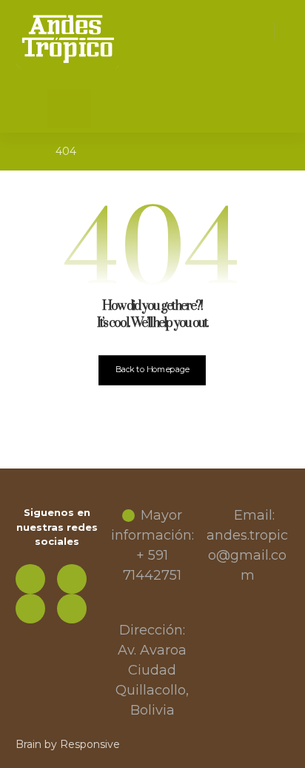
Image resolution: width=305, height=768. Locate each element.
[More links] (58, 109)
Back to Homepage (152, 369)
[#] (72, 579)
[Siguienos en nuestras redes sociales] (30, 579)
